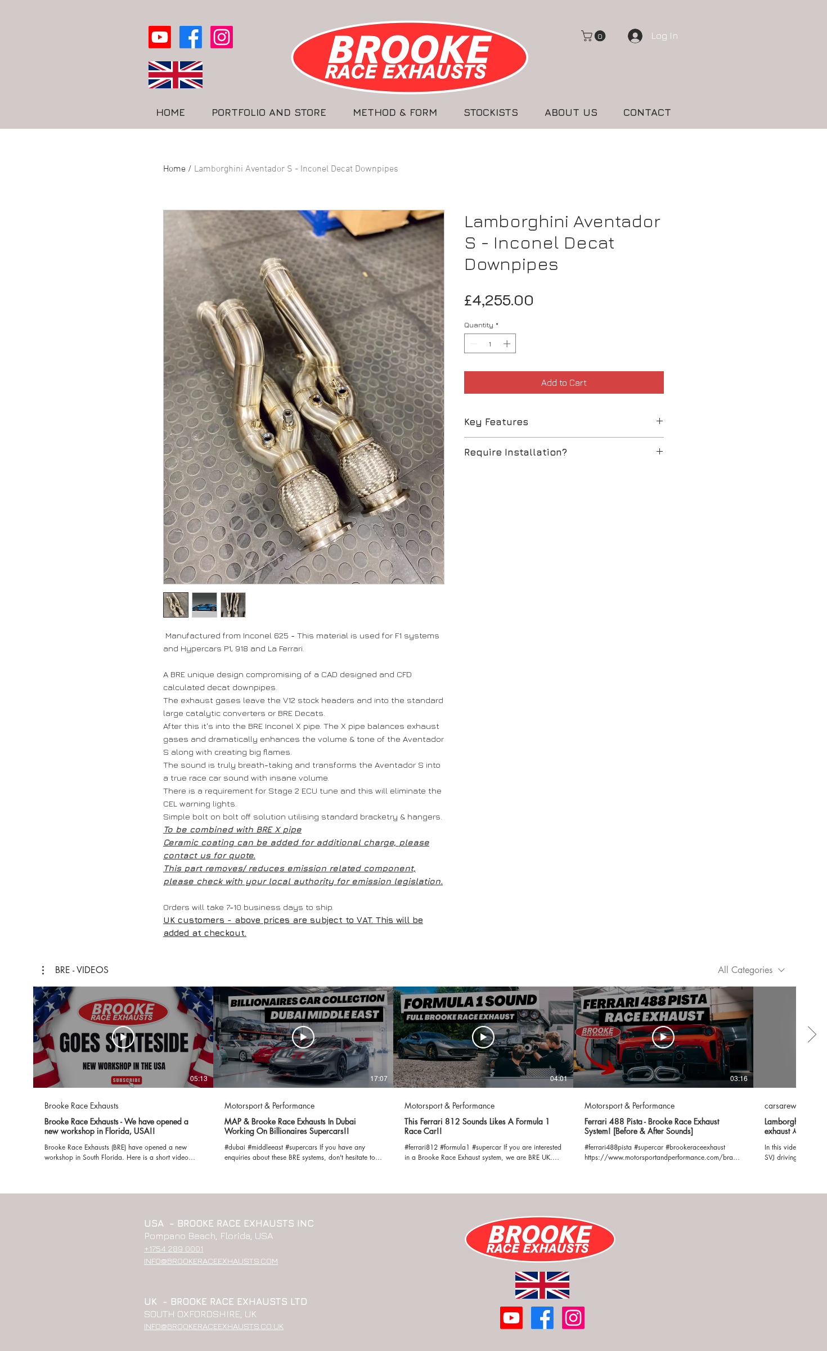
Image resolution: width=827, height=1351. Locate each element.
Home (174, 169)
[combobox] (751, 970)
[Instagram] (221, 37)
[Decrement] (472, 343)
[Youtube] (160, 37)
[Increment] (508, 343)
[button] (594, 36)
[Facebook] (190, 37)
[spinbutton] (490, 343)
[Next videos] (811, 1035)
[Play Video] (123, 1037)
